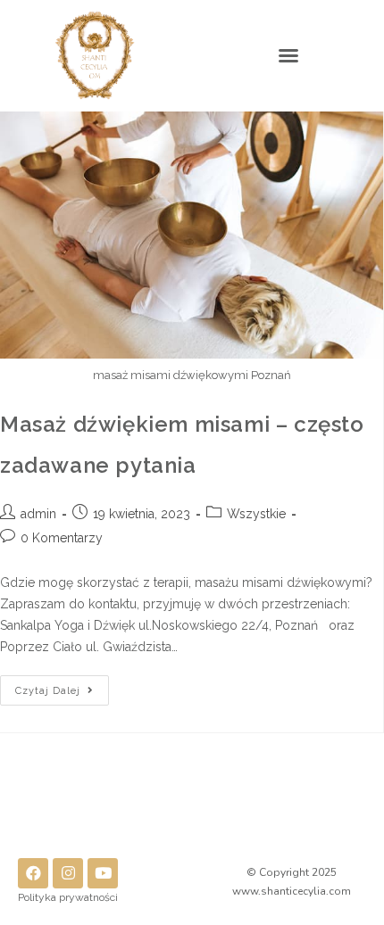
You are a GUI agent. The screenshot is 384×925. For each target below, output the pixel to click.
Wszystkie (256, 514)
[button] (288, 55)
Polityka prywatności (68, 897)
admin (38, 514)
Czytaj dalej (62, 686)
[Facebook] (33, 873)
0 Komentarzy (62, 538)
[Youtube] (103, 873)
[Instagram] (68, 873)
